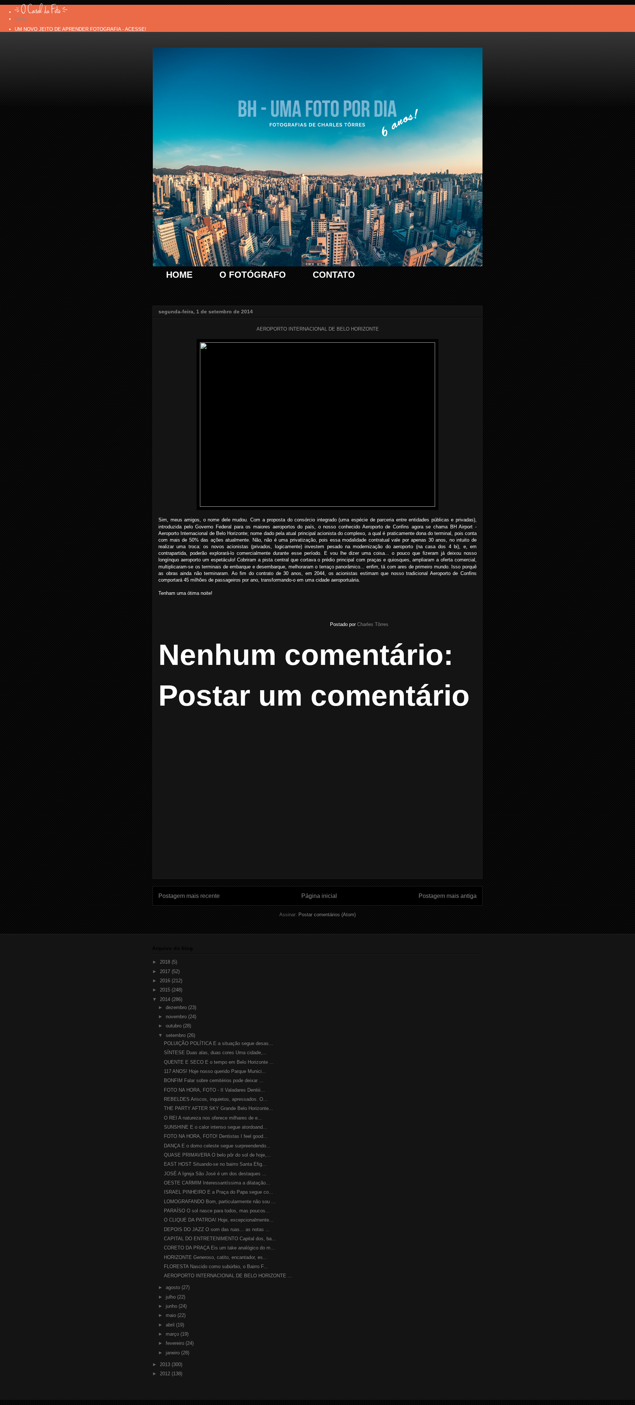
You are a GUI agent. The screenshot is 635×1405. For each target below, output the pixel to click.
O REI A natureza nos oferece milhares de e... (213, 1118)
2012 (166, 1373)
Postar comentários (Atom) (327, 914)
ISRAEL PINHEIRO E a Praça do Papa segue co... (218, 1192)
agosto (174, 1287)
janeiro (173, 1352)
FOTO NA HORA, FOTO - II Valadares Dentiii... (214, 1090)
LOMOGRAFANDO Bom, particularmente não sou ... (220, 1201)
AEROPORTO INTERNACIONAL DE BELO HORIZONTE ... (228, 1275)
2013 (166, 1364)
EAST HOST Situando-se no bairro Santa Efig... (215, 1164)
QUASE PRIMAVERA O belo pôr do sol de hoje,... (217, 1155)
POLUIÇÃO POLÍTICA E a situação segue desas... (218, 1043)
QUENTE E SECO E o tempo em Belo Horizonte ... (219, 1062)
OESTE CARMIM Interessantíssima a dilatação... (217, 1183)
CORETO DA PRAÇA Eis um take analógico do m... (219, 1248)
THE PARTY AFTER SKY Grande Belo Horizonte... (218, 1108)
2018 (166, 962)
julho (171, 1297)
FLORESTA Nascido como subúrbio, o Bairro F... (216, 1266)
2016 (166, 980)
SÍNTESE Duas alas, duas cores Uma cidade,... (215, 1052)
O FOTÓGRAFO (252, 275)
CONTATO (334, 275)
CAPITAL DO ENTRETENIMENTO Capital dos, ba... (220, 1238)
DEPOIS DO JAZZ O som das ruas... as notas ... (217, 1229)
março (173, 1334)
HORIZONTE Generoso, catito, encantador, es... (215, 1257)
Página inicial (319, 896)
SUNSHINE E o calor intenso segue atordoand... (215, 1127)
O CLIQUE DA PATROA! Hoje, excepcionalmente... (218, 1220)
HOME (179, 275)
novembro (177, 1016)
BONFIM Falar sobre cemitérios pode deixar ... (213, 1080)
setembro (176, 1035)
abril (171, 1325)
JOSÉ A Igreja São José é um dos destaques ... (215, 1173)
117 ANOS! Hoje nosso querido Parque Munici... (215, 1071)
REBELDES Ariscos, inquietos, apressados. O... (216, 1099)
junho (172, 1306)
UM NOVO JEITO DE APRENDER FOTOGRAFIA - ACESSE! (80, 29)
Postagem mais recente (189, 896)
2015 (166, 990)
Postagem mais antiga (448, 896)
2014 (166, 999)
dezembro (177, 1007)
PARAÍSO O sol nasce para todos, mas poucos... (217, 1210)
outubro (174, 1026)
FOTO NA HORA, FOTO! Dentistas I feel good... (216, 1136)
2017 (166, 971)
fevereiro (176, 1343)
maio (171, 1315)
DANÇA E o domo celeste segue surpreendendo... (217, 1146)
